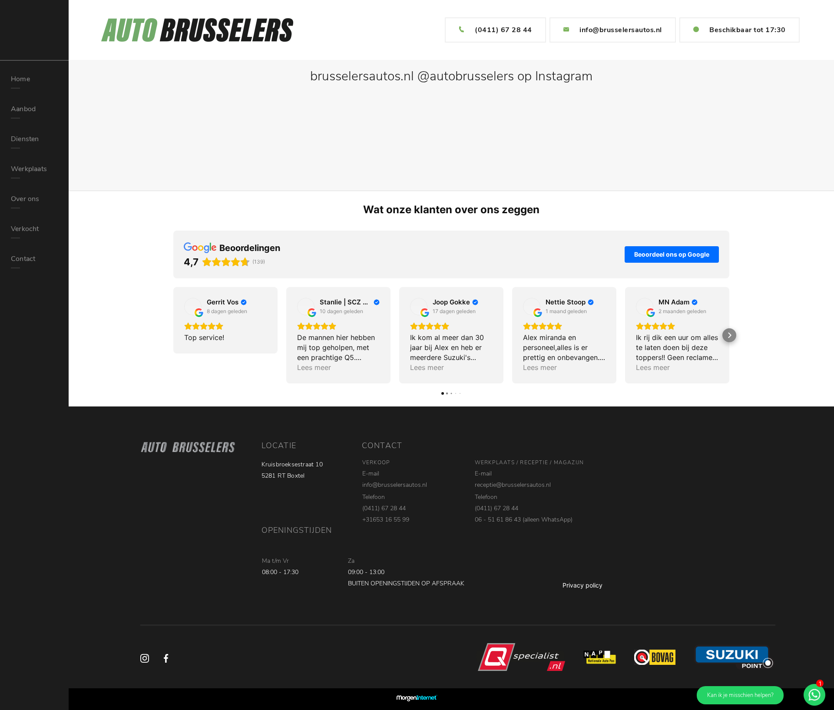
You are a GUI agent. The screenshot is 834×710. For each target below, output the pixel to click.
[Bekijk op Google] (193, 306)
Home (20, 79)
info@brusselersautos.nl (620, 30)
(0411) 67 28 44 (503, 30)
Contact (23, 259)
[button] (173, 335)
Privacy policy (582, 585)
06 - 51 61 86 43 (498, 519)
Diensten (25, 139)
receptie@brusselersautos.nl (513, 485)
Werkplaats (29, 169)
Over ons (25, 199)
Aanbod (23, 109)
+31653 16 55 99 (385, 519)
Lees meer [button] (314, 367)
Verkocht (25, 229)
